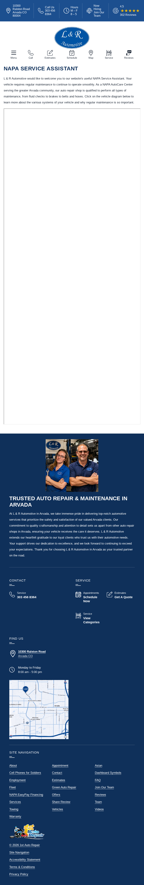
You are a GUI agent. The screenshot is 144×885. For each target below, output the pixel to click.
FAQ (98, 780)
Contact (57, 772)
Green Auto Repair (64, 787)
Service (109, 57)
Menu (14, 57)
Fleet (12, 787)
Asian (98, 765)
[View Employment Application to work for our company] (95, 10)
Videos (99, 809)
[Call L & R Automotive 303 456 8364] (23, 595)
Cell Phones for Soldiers (25, 772)
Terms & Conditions (22, 867)
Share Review (61, 802)
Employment (17, 780)
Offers (56, 794)
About (13, 765)
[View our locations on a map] (38, 709)
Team (98, 802)
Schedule (72, 57)
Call (31, 57)
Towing (13, 809)
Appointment (60, 765)
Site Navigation (19, 852)
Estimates (50, 57)
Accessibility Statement (24, 859)
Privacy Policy (18, 874)
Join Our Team (104, 787)
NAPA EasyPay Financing (26, 794)
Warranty (15, 816)
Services (15, 802)
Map (91, 57)
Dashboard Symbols (108, 772)
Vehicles (57, 809)
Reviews (128, 57)
